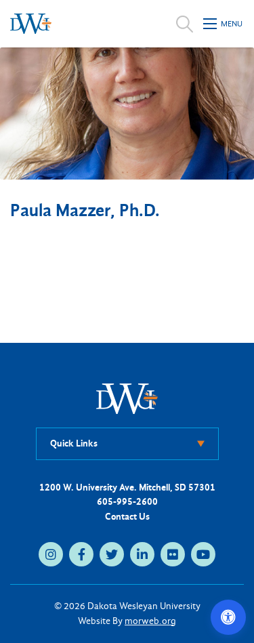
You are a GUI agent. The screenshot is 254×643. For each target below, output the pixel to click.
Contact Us (127, 516)
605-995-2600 (127, 501)
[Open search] (184, 24)
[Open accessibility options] (228, 617)
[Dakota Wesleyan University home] (30, 24)
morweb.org (150, 621)
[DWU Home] (127, 398)
